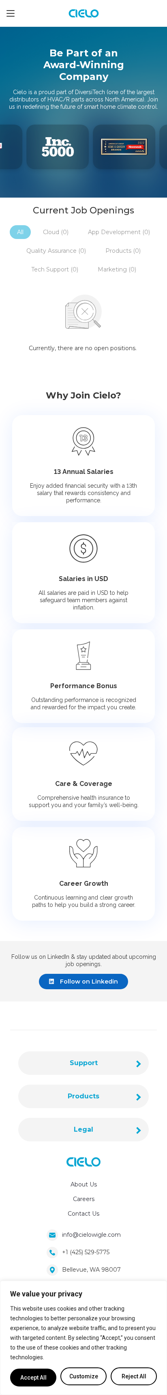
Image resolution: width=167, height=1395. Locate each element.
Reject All (134, 1376)
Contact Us (83, 1213)
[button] (10, 13)
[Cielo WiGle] (83, 1164)
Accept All (33, 1377)
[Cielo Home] (84, 17)
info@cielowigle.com (91, 1234)
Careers (83, 1199)
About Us (84, 1184)
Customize (83, 1376)
